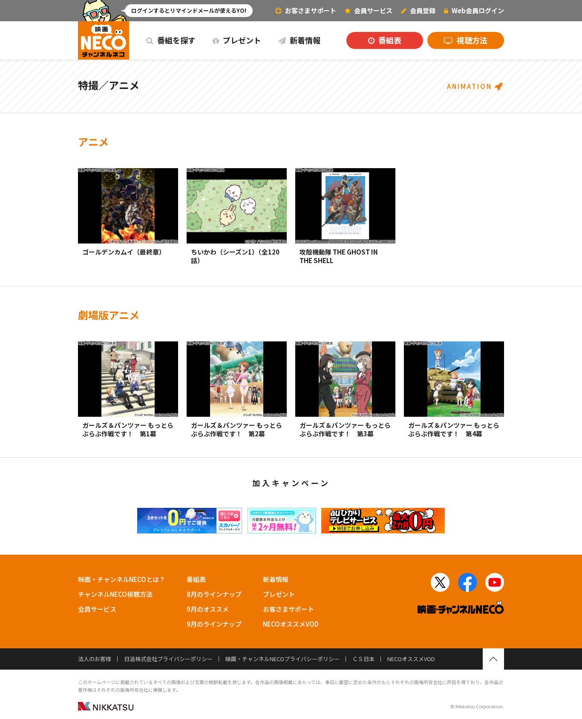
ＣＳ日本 (363, 659)
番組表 (389, 40)
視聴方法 (471, 40)
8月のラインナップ (214, 594)
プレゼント (241, 40)
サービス (373, 10)
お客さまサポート (310, 10)
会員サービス (97, 608)
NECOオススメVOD (291, 623)
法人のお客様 (94, 659)
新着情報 (304, 40)
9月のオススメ (208, 608)
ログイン (478, 10)
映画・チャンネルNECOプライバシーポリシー (282, 659)
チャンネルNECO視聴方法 (115, 594)
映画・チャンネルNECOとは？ (121, 579)
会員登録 (422, 10)
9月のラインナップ (214, 623)
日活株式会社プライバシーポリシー (168, 659)
